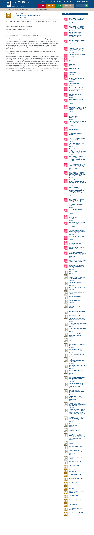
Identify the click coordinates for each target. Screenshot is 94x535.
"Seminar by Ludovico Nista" (76, 446)
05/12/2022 (71, 177)
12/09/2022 (71, 141)
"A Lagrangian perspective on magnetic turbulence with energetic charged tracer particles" (77, 404)
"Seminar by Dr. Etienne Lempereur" (77, 311)
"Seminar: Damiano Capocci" (76, 296)
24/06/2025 (71, 289)
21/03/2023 (71, 368)
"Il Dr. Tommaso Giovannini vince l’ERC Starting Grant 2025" (77, 242)
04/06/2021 (71, 92)
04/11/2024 (71, 227)
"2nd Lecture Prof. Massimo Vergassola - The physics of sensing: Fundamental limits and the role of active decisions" (77, 436)
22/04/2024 (71, 415)
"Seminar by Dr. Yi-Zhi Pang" (76, 461)
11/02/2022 (71, 136)
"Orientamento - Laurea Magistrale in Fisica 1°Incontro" (77, 324)
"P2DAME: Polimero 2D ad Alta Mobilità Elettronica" (76, 128)
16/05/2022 (71, 342)
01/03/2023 (71, 273)
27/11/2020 (71, 61)
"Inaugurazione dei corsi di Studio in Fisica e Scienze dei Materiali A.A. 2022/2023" (77, 360)
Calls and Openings (60, 1)
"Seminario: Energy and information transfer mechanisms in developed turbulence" (77, 277)
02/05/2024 (71, 426)
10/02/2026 (71, 257)
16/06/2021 (71, 103)
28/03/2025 (71, 45)
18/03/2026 (71, 463)
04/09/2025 (71, 244)
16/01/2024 (71, 381)
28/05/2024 (71, 432)
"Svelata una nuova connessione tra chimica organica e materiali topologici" (76, 267)
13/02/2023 (71, 196)
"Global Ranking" (73, 64)
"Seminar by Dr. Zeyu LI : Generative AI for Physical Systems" (75, 306)
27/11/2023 (71, 387)
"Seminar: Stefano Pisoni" (75, 300)
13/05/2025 (71, 443)
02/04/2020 (71, 74)
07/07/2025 (71, 293)
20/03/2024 (71, 407)
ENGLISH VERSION (80, 1)
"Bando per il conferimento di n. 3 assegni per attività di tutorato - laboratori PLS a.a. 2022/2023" (77, 27)
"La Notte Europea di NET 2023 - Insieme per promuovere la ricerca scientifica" (77, 211)
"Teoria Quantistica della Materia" (77, 512)
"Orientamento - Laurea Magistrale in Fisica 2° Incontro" (77, 329)
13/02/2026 (71, 263)
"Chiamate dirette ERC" (74, 83)
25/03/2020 (71, 70)
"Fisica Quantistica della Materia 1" (77, 478)
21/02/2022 (71, 331)
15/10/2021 (71, 130)
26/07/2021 (71, 111)
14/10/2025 (71, 447)
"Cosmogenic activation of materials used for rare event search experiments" (76, 419)
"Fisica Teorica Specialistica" (76, 482)
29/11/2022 (71, 169)
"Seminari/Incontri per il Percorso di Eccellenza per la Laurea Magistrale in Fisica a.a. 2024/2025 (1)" (77, 42)
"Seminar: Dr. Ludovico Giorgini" (77, 288)
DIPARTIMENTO (68, 5)
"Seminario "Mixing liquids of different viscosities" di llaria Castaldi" (76, 372)
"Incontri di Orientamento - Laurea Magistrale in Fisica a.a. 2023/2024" (77, 217)
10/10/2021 (71, 125)
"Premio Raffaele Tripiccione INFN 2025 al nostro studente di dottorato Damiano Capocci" (77, 49)
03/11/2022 (71, 347)
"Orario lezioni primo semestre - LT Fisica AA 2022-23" (77, 139)
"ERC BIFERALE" (72, 72)
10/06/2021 (71, 97)
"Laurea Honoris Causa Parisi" (76, 354)
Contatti (43, 1)
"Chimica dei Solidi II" (74, 465)
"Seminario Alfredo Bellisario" (76, 442)
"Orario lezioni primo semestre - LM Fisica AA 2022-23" (77, 144)
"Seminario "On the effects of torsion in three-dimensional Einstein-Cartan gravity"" (76, 385)
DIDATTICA (50, 5)
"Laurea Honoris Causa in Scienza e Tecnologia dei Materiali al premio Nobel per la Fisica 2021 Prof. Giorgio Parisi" (77, 166)
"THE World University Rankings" (77, 54)
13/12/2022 (71, 363)
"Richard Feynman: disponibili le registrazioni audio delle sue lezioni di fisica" (76, 101)
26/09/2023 (71, 207)
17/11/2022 (71, 352)
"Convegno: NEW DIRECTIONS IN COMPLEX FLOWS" (76, 248)
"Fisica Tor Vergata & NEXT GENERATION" (75, 134)
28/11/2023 (71, 374)
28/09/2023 (71, 213)
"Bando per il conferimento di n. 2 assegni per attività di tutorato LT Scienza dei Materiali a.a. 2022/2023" (77, 20)
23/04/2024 (71, 421)
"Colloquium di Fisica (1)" (75, 271)
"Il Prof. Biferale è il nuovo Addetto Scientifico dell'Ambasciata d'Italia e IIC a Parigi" (77, 78)
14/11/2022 (71, 154)
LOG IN (86, 1)
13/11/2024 (71, 38)
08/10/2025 (71, 250)
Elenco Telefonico (51, 1)
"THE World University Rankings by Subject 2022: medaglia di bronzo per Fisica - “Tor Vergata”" (77, 123)
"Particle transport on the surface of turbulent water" (77, 424)
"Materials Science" (73, 495)
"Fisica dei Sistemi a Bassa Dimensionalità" (75, 470)
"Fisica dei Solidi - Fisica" (75, 474)
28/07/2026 (71, 321)
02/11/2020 (71, 56)
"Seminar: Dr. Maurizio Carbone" (77, 292)
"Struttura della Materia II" (75, 500)
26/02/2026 (71, 454)
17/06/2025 (71, 285)
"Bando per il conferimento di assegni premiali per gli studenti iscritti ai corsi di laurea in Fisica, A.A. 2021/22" (77, 158)
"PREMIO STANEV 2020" (74, 68)
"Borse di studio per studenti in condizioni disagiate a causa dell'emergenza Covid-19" (76, 89)
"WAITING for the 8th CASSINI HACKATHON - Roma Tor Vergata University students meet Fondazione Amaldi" (77, 34)
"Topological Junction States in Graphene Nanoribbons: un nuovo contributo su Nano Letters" (77, 232)
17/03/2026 (71, 458)
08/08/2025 (71, 239)
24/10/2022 (71, 23)
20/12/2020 (71, 85)
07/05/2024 (71, 400)
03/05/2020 (71, 81)
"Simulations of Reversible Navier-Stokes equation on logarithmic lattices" (77, 378)
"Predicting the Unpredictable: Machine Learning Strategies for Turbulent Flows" (77, 398)
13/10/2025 (71, 52)
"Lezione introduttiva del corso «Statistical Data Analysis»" (76, 334)
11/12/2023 (71, 394)
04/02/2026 (71, 309)
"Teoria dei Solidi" (73, 504)
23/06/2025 (71, 234)
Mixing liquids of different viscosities (28, 15)
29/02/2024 (71, 220)
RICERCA (41, 5)
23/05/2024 (71, 439)
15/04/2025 (71, 280)
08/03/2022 (71, 336)
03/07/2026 (71, 313)
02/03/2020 (71, 65)
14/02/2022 (71, 326)
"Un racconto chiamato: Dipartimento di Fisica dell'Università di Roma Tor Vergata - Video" (75, 115)
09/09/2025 (71, 298)
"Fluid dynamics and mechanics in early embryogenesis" (77, 429)
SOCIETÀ (58, 5)
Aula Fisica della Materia (21, 17)
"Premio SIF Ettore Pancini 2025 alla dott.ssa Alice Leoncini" (76, 237)
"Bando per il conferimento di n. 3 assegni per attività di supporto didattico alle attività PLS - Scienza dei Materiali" (77, 181)
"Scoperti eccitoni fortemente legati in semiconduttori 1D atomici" (77, 261)
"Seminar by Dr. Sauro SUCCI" (76, 457)
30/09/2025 (71, 302)
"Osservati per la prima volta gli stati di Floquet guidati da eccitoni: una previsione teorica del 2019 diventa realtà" (77, 254)
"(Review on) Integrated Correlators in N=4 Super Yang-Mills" (76, 391)
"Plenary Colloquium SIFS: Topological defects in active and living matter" (77, 452)
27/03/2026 (71, 269)
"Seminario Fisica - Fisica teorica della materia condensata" (77, 350)
